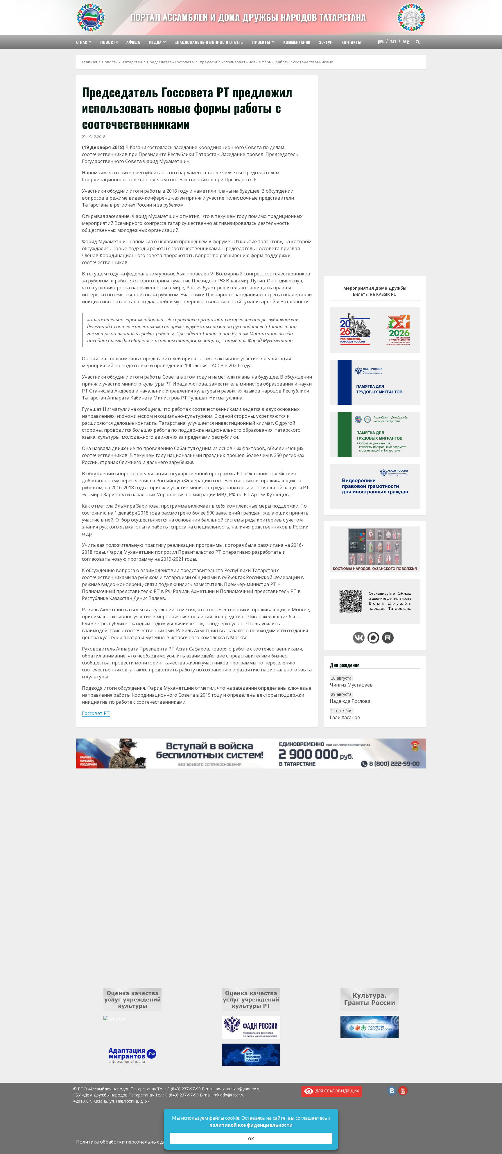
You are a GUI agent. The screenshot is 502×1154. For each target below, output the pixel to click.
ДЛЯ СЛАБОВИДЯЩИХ (336, 1091)
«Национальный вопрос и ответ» (209, 42)
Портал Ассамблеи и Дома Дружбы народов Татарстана (248, 17)
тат (393, 41)
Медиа (155, 42)
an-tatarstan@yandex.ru (238, 1089)
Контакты (351, 42)
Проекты (261, 42)
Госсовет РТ (96, 713)
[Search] (418, 42)
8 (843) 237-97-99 (184, 1089)
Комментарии (296, 42)
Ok (251, 1139)
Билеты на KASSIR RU (374, 291)
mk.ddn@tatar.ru (229, 1095)
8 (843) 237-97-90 (182, 1095)
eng (406, 41)
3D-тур (326, 42)
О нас (81, 42)
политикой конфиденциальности (251, 1125)
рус (381, 41)
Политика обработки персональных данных (126, 1142)
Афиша (133, 42)
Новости (109, 42)
